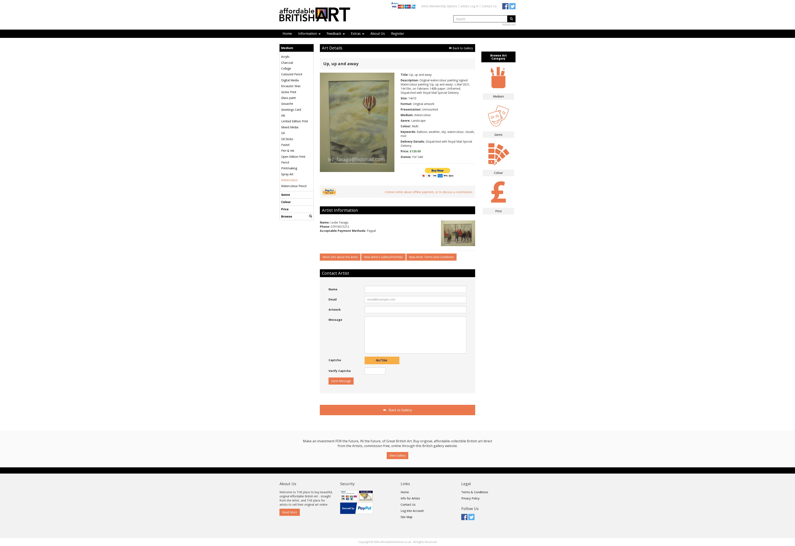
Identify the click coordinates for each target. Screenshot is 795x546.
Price (285, 209)
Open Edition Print (293, 157)
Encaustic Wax (290, 86)
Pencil (285, 162)
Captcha (335, 360)
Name (333, 289)
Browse (286, 216)
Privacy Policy (470, 498)
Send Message (341, 381)
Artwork (335, 309)
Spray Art (287, 174)
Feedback (334, 33)
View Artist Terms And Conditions (431, 257)
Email (333, 299)
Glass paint (288, 98)
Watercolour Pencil (293, 186)
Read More (289, 512)
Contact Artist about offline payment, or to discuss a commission (428, 192)
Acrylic (285, 57)
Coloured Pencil (291, 74)
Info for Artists (410, 498)
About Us (377, 33)
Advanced (509, 24)
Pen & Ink (287, 151)
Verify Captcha (340, 371)
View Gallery (397, 455)
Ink (283, 115)
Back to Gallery (462, 48)
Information (308, 33)
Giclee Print (288, 92)
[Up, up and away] (357, 122)
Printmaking (289, 168)
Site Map (406, 517)
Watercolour (289, 180)
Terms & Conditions (474, 492)
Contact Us (489, 6)
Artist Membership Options (439, 6)
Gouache (287, 104)
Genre (285, 195)
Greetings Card (291, 110)
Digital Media (290, 80)
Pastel (285, 145)
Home (287, 33)
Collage (286, 68)
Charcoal (287, 63)
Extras (356, 33)
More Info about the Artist (340, 257)
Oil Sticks (287, 139)
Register (397, 33)
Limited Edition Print (294, 121)
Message (335, 320)
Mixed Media (289, 127)
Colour (286, 202)
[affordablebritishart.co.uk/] (316, 15)
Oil (283, 133)
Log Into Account (412, 511)
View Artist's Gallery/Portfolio (383, 257)
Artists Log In (469, 6)
